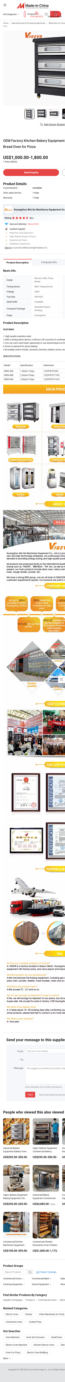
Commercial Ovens (12, 1278)
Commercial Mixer (40, 1278)
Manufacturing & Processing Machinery (28, 23)
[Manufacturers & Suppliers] (32, 5)
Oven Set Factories (35, 1337)
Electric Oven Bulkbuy (37, 1352)
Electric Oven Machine (16, 1344)
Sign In (8, 247)
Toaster (28, 1314)
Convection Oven (14, 1321)
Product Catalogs (47, 1271)
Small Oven (56, 1337)
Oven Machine (13, 1337)
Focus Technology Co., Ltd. (40, 1369)
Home (5, 23)
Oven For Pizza (13, 1352)
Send (30, 1094)
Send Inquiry (31, 172)
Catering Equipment (13, 1284)
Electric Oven (12, 1314)
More (6, 1358)
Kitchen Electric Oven (44, 1344)
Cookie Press (35, 1321)
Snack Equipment (40, 1284)
